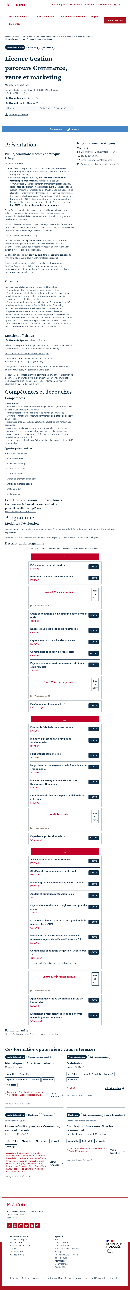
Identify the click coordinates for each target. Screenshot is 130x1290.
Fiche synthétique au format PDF (20, 511)
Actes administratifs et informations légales (63, 1278)
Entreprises (14, 24)
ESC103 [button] (34, 863)
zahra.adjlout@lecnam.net (99, 160)
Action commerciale (99, 1057)
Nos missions (16, 1242)
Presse (57, 1239)
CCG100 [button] (34, 958)
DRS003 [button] (34, 802)
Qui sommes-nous (19, 1236)
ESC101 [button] (34, 943)
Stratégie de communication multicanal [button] (53, 871)
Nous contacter (61, 1245)
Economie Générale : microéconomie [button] (52, 727)
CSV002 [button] (34, 928)
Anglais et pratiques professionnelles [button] (52, 894)
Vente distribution (85, 37)
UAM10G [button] (35, 707)
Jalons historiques (18, 1239)
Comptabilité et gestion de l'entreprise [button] (52, 651)
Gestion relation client (38, 1057)
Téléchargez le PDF (18, 114)
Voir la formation (54, 1095)
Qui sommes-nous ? (19, 16)
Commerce (70, 37)
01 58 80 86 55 (92, 156)
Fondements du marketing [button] (45, 753)
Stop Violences (61, 1264)
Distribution (75, 1063)
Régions (95, 16)
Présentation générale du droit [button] (48, 565)
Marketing (33, 47)
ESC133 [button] (34, 1006)
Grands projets (17, 1255)
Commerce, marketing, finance (49, 37)
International (60, 1261)
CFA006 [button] (34, 632)
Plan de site (59, 1267)
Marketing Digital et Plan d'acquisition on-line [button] (56, 882)
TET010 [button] (34, 670)
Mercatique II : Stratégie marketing (30, 1063)
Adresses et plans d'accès (66, 1248)
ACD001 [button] (34, 757)
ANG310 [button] (34, 897)
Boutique (58, 1252)
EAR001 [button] (34, 731)
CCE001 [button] (34, 621)
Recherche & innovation (73, 16)
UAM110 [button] (34, 1021)
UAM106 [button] (34, 840)
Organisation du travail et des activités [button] (52, 640)
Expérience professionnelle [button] (46, 704)
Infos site (14, 1278)
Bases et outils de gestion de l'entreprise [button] (54, 628)
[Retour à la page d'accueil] (16, 4)
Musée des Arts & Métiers (66, 1255)
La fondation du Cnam (20, 1245)
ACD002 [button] (34, 772)
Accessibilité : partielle (95, 1278)
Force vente (48, 47)
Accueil (8, 37)
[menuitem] (58, 4)
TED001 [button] (34, 912)
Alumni (13, 1248)
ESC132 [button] (34, 874)
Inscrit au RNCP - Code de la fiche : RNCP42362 (27, 353)
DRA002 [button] (34, 746)
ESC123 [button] (34, 886)
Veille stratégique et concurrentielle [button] (50, 859)
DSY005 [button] (34, 644)
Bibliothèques (60, 1258)
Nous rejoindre (61, 1242)
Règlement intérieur (30, 1278)
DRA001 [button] (34, 568)
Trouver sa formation (45, 16)
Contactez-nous (115, 20)
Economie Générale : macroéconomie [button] (52, 576)
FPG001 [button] (34, 787)
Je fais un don (16, 1252)
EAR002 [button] (34, 580)
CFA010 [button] (34, 655)
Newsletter (114, 1278)
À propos (58, 1236)
